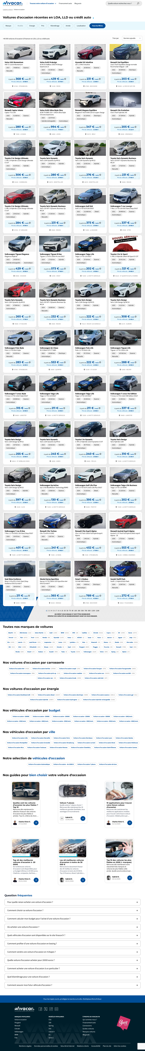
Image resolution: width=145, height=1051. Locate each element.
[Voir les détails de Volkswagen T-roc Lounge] (125, 210)
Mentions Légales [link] (25, 1046)
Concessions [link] (87, 1025)
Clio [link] (50, 1019)
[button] (72, 902)
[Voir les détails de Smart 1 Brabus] (90, 583)
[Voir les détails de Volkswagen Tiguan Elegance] (19, 257)
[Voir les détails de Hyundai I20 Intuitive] (90, 66)
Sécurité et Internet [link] (67, 1046)
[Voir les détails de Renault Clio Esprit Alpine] (90, 535)
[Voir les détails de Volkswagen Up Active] (54, 488)
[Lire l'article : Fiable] (36, 822)
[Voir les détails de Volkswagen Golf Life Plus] (90, 488)
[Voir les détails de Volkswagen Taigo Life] (90, 257)
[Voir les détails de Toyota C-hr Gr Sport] (125, 257)
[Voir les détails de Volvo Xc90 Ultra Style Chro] (54, 114)
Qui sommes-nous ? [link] (90, 1019)
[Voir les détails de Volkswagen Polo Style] (19, 350)
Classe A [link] (52, 1032)
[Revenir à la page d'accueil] (13, 3)
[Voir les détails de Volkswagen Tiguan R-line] (54, 257)
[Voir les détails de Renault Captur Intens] (19, 114)
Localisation (81, 26)
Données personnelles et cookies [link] (46, 1046)
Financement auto (65, 3)
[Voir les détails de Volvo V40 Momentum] (19, 66)
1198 (97, 610)
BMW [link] (16, 1035)
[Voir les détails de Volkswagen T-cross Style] (19, 396)
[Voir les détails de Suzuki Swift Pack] (125, 583)
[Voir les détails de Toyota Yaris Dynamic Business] (125, 162)
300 (79, 610)
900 (89, 610)
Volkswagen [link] (19, 1032)
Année (68, 26)
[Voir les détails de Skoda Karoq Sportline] (54, 583)
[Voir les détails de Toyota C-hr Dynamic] (90, 442)
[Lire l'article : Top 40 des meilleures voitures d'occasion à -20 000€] (36, 880)
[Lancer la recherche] (138, 3)
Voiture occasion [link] (21, 1019)
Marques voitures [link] (89, 1032)
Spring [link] (51, 1025)
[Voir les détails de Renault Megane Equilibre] (90, 114)
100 (75, 610)
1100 (93, 610)
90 (72, 610)
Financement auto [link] (89, 1022)
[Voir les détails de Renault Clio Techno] (54, 535)
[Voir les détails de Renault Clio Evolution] (125, 114)
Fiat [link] (16, 1038)
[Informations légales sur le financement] (30, 79)
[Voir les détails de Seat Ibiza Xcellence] (19, 583)
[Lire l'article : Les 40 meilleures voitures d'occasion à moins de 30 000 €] (82, 880)
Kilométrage (55, 26)
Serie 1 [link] (51, 1038)
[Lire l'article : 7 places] (82, 818)
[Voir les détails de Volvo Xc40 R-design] (54, 66)
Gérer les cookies (120, 1046)
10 (62, 610)
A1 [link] (49, 1035)
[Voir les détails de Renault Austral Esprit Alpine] (125, 535)
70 (70, 610)
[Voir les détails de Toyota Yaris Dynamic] (54, 162)
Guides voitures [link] (88, 1029)
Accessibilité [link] (95, 1046)
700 (86, 610)
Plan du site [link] (107, 1046)
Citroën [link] (17, 1029)
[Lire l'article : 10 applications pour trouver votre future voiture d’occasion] (129, 822)
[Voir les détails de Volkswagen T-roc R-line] (19, 535)
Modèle (20, 26)
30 (65, 610)
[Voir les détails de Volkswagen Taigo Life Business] (125, 488)
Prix (42, 26)
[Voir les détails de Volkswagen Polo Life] (90, 350)
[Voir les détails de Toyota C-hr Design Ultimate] (19, 162)
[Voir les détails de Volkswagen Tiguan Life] (125, 350)
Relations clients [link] (83, 1046)
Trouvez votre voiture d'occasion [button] (42, 3)
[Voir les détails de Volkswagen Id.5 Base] (54, 350)
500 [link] (50, 1029)
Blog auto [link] (86, 1035)
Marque (8, 26)
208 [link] (50, 1022)
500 (82, 610)
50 (67, 610)
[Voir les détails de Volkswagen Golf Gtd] (90, 210)
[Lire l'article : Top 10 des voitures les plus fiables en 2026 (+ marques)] (129, 878)
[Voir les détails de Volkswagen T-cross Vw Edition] (125, 396)
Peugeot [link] (18, 1022)
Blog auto (77, 3)
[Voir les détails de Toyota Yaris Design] (90, 304)
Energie (32, 26)
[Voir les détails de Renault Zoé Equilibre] (125, 66)
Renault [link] (17, 1025)
